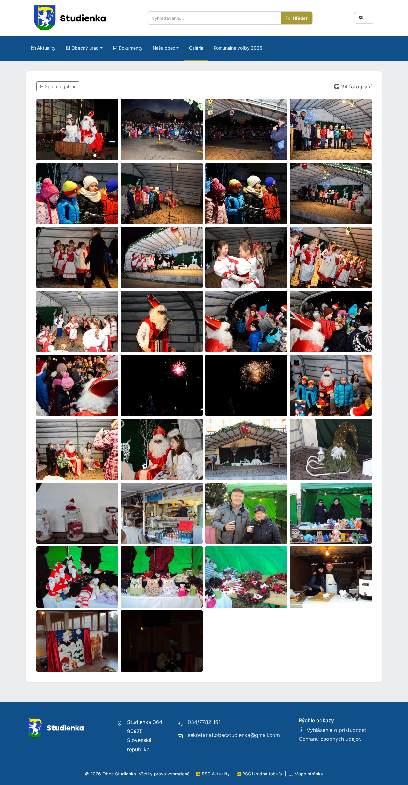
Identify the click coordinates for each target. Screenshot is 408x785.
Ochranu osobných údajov (330, 739)
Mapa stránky (308, 773)
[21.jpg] (77, 449)
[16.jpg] (331, 321)
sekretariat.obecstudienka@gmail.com (234, 735)
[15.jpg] (246, 321)
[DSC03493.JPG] (331, 449)
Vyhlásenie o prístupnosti (336, 730)
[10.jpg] (162, 257)
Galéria (196, 48)
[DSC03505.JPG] (162, 577)
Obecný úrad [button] (85, 48)
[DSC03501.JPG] (331, 513)
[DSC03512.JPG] (77, 641)
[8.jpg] (331, 193)
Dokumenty (130, 48)
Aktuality (46, 48)
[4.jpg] (331, 129)
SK (361, 17)
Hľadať (299, 18)
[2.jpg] (162, 129)
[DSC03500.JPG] (246, 513)
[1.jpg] (77, 129)
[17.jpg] (77, 385)
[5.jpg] (77, 193)
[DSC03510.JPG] (331, 577)
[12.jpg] (331, 257)
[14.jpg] (162, 321)
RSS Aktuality (215, 773)
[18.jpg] (162, 385)
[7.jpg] (246, 193)
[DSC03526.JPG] (162, 641)
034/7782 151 (204, 722)
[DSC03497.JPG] (77, 513)
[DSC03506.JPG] (246, 577)
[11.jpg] (246, 257)
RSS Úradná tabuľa (262, 773)
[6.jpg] (162, 193)
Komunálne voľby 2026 (238, 48)
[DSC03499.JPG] (162, 513)
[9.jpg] (77, 257)
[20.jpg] (331, 385)
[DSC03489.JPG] (246, 449)
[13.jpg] (77, 321)
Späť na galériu (60, 86)
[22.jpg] (162, 449)
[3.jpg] (246, 129)
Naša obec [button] (164, 48)
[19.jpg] (246, 385)
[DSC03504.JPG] (77, 577)
